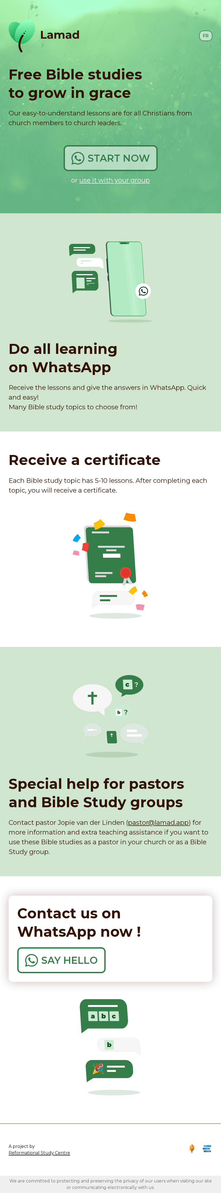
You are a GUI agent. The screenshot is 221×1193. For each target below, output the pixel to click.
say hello (69, 960)
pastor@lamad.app (158, 822)
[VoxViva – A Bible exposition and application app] (192, 1148)
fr (206, 35)
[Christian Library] (207, 1148)
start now (119, 158)
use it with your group (114, 180)
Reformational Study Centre (39, 1152)
